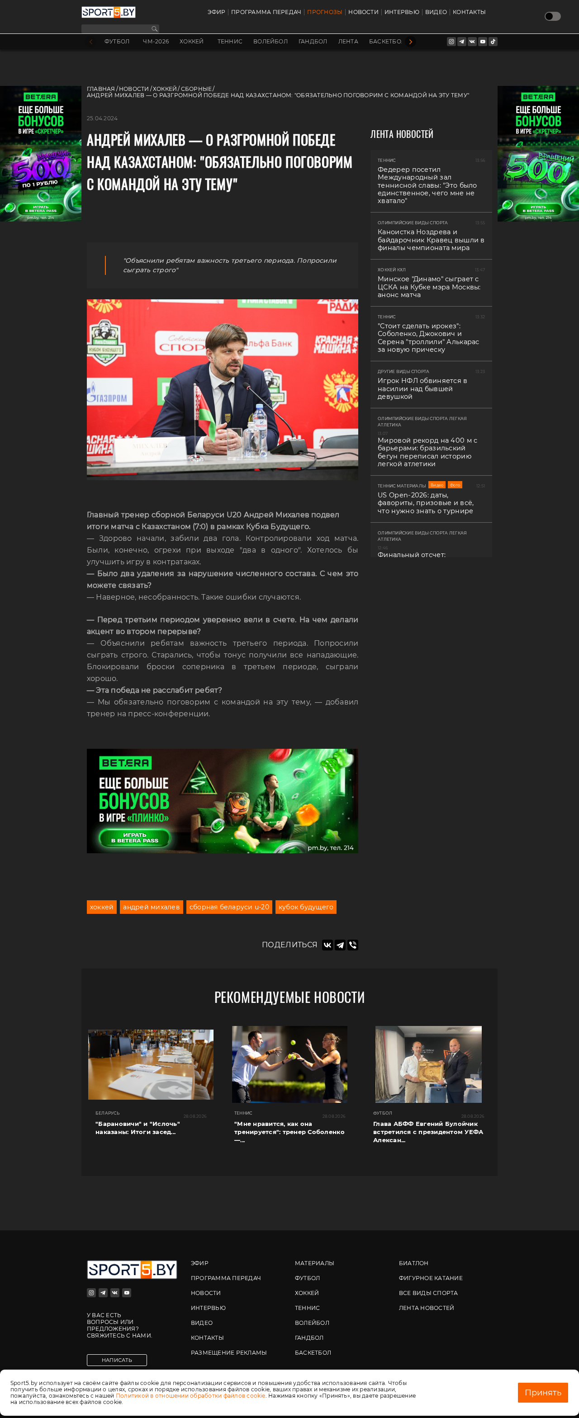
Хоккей (192, 41)
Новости (363, 12)
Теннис (230, 41)
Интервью (401, 12)
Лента (348, 41)
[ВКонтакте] (327, 945)
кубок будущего (306, 907)
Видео (436, 12)
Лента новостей (426, 1308)
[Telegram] (340, 945)
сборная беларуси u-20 (229, 907)
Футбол (116, 41)
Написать (117, 1360)
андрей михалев (151, 907)
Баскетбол (387, 41)
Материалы (314, 1263)
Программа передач (266, 12)
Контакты (469, 12)
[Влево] (90, 41)
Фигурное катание (431, 1278)
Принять (543, 1393)
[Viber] (352, 945)
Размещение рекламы (229, 1352)
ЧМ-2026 (156, 41)
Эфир (216, 12)
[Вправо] (410, 41)
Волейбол (270, 41)
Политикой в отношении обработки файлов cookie (191, 1395)
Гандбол (313, 41)
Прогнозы (324, 12)
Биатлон (414, 1263)
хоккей (102, 907)
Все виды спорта (428, 1293)
